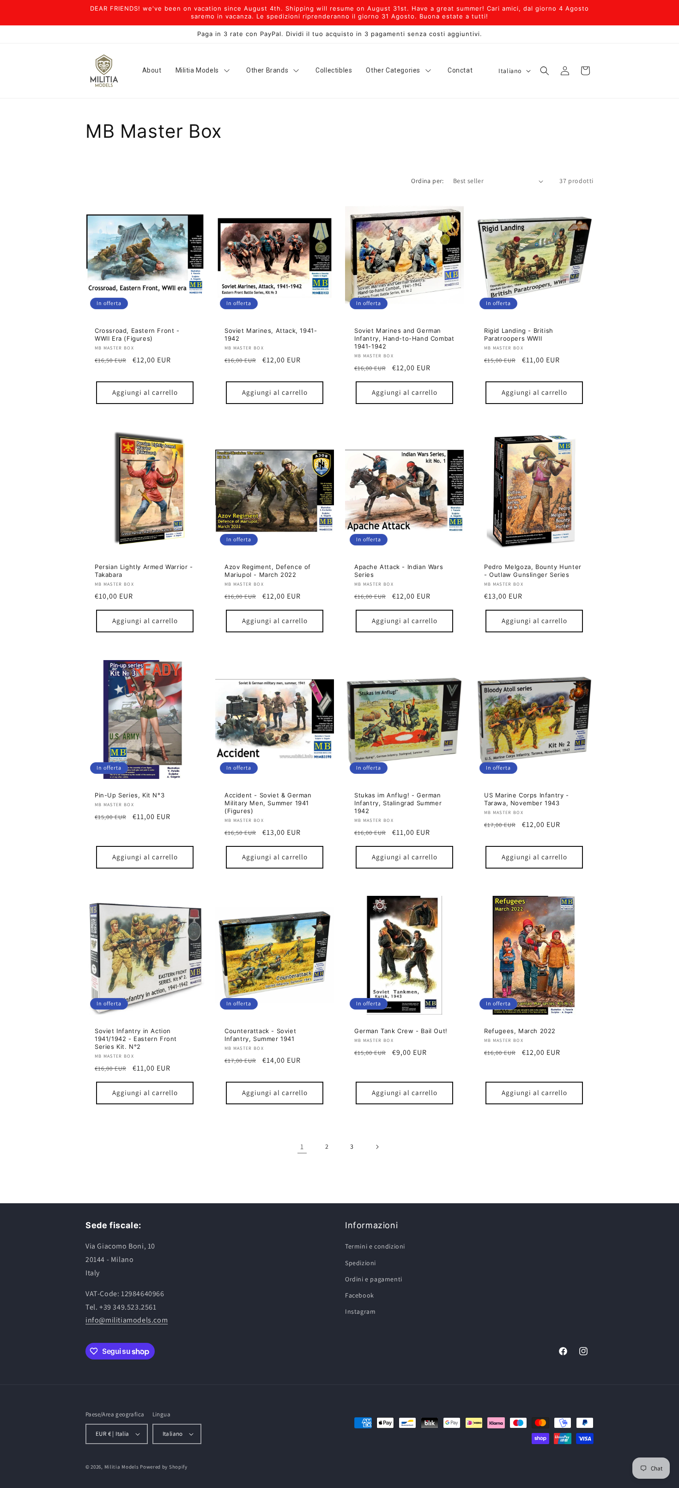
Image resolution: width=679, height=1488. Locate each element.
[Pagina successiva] (377, 1147)
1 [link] (302, 1146)
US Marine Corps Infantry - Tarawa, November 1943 (526, 799)
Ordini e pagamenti (373, 1279)
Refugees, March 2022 (520, 1031)
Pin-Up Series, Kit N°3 (129, 795)
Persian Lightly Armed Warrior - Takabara (144, 570)
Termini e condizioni (375, 1246)
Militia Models (121, 1467)
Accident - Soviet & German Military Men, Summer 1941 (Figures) (268, 802)
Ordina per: (427, 181)
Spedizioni (360, 1263)
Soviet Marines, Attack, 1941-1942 (270, 334)
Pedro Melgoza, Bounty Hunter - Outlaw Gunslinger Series (533, 570)
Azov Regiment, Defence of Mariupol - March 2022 (267, 570)
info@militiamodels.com (126, 1320)
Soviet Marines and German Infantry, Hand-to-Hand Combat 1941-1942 (404, 338)
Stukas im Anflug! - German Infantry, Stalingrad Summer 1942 (398, 802)
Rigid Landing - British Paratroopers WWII (518, 334)
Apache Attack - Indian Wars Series (398, 570)
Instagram (360, 1311)
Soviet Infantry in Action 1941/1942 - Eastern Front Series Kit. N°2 (136, 1038)
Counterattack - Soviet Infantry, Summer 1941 (260, 1034)
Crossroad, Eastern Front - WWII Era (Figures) (137, 334)
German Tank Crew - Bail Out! (401, 1031)
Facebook (359, 1295)
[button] (544, 71)
